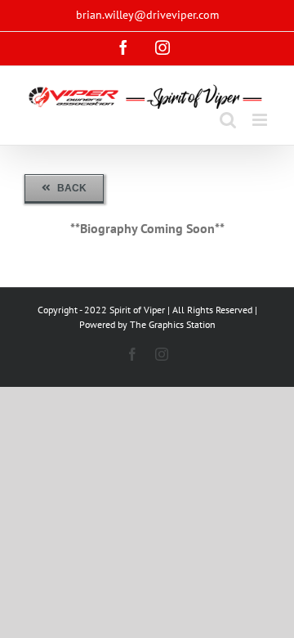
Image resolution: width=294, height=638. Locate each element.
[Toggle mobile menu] (261, 119)
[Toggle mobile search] (228, 119)
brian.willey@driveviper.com (147, 14)
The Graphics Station (173, 324)
